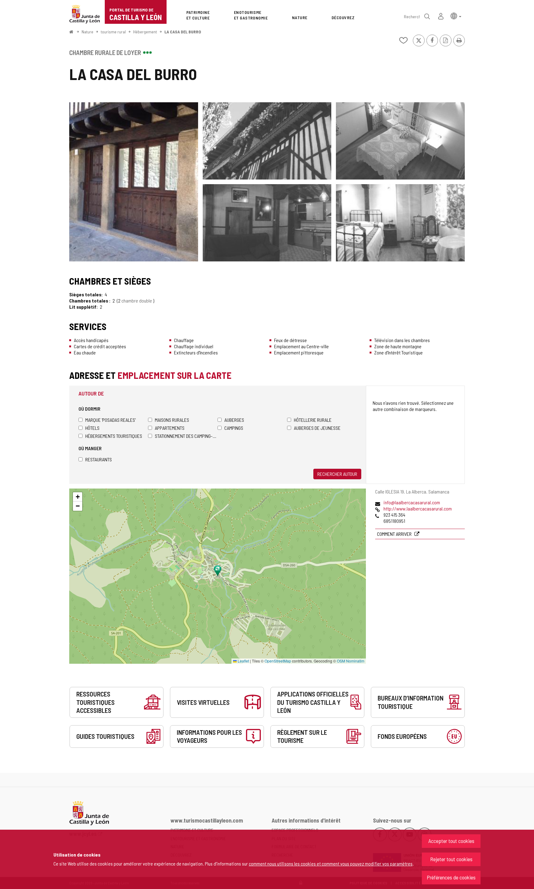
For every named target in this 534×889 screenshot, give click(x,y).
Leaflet (243, 660)
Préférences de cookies (451, 877)
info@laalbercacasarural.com (412, 502)
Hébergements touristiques (113, 436)
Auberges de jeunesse (317, 428)
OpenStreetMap (278, 660)
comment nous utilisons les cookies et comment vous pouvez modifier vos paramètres (331, 863)
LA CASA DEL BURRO (182, 31)
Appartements (169, 428)
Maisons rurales (172, 420)
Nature (87, 31)
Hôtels (92, 428)
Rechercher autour (337, 474)
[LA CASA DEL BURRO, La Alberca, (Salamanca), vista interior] (400, 141)
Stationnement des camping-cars (186, 436)
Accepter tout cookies (451, 840)
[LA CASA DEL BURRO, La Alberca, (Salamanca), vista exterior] (133, 181)
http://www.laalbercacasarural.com (418, 508)
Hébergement (145, 31)
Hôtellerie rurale (313, 420)
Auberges (234, 420)
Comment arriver (395, 534)
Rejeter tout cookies (451, 859)
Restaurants (98, 459)
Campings (233, 428)
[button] (456, 15)
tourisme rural (113, 31)
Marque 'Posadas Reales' (110, 420)
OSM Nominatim (350, 660)
